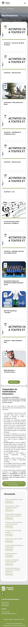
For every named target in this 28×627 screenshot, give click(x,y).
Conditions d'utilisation (8, 619)
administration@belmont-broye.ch (9, 613)
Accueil (3, 8)
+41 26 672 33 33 (5, 611)
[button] (24, 3)
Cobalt (23, 625)
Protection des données (19, 619)
